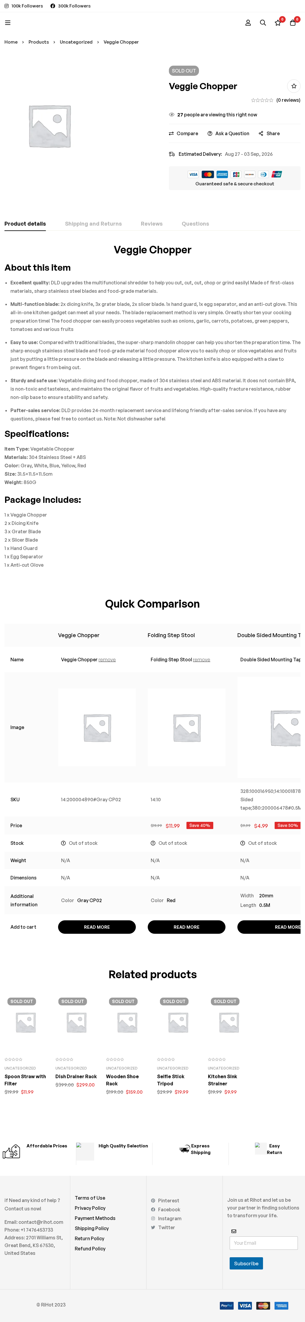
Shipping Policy (92, 1228)
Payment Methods (95, 1218)
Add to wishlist (294, 86)
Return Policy (89, 1238)
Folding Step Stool (171, 635)
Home (11, 42)
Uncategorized (76, 42)
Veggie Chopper (78, 635)
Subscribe (246, 1263)
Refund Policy (90, 1249)
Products (39, 42)
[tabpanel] (152, 406)
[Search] (263, 22)
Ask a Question (232, 133)
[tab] (25, 223)
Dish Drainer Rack (76, 1076)
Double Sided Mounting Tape (272, 659)
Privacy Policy (90, 1208)
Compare (187, 133)
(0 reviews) (288, 100)
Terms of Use (90, 1198)
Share (273, 133)
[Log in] (248, 22)
